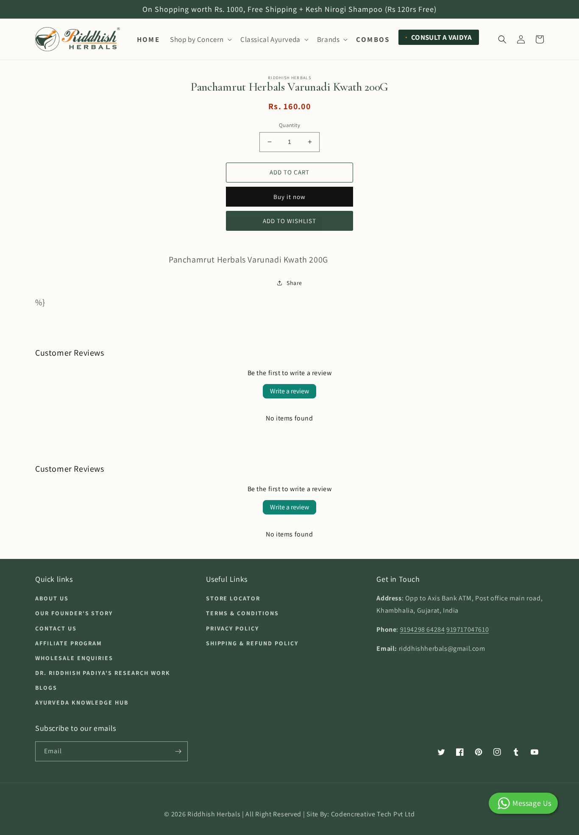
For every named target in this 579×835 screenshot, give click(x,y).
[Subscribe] (178, 751)
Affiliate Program (68, 643)
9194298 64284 (422, 629)
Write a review (289, 391)
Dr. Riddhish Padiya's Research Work (102, 673)
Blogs (46, 687)
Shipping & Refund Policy (252, 643)
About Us (52, 598)
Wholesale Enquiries (74, 658)
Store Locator (233, 598)
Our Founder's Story (74, 613)
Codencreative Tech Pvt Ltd (373, 814)
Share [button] (294, 283)
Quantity (289, 125)
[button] (200, 39)
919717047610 (467, 629)
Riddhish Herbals (213, 814)
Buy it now (289, 197)
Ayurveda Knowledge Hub (81, 702)
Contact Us (56, 628)
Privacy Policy (232, 628)
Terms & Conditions (242, 613)
